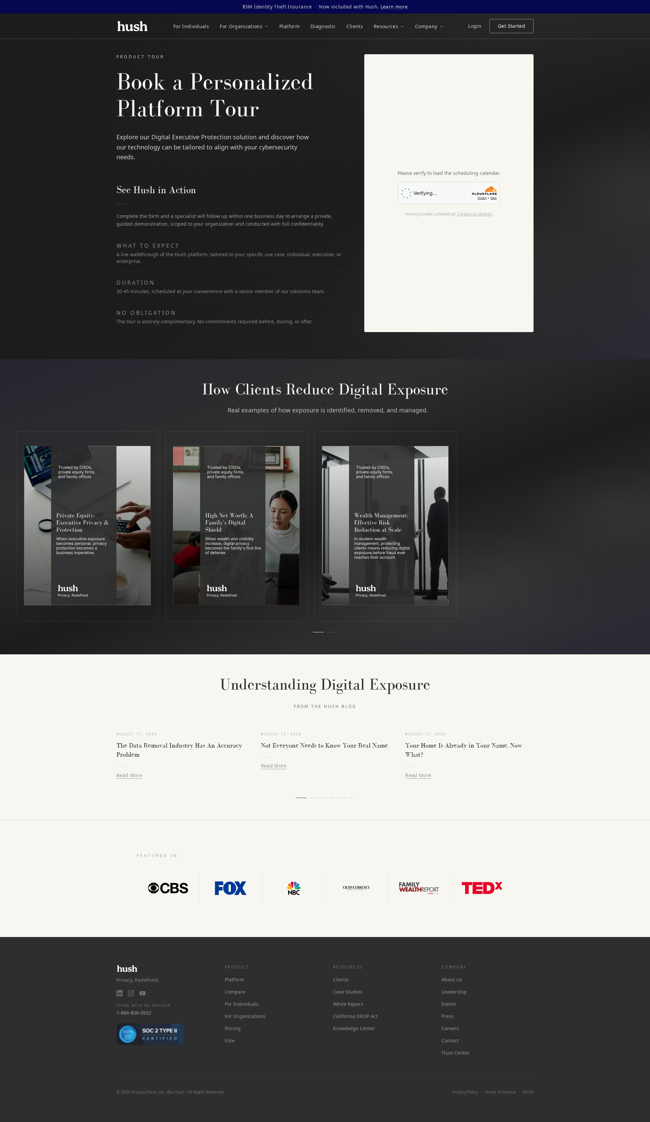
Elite (230, 1040)
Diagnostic (323, 26)
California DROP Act (355, 1016)
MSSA (528, 1092)
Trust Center (455, 1052)
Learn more (394, 6)
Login (474, 26)
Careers (450, 1028)
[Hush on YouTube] (142, 993)
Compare (235, 991)
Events (448, 1004)
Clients (354, 26)
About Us (451, 979)
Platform (289, 26)
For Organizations (245, 1016)
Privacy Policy (465, 1092)
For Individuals (191, 26)
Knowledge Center (354, 1028)
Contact (450, 1040)
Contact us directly (474, 214)
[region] (325, 526)
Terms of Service (500, 1092)
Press (447, 1016)
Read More (129, 775)
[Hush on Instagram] (131, 993)
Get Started (511, 26)
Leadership (454, 991)
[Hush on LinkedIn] (119, 993)
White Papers (348, 1004)
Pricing (233, 1028)
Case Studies (347, 991)
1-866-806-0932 (133, 1012)
